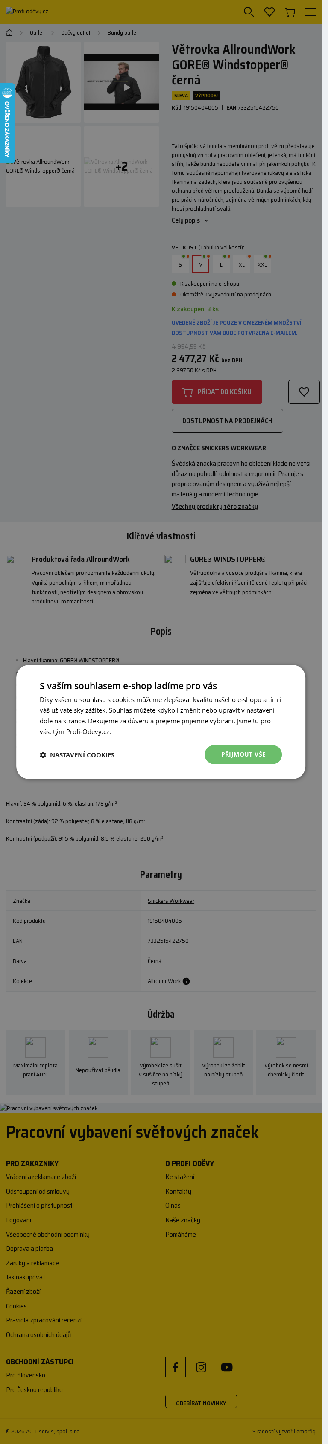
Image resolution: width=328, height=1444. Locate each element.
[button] (77, 755)
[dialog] (161, 722)
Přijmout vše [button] (243, 754)
